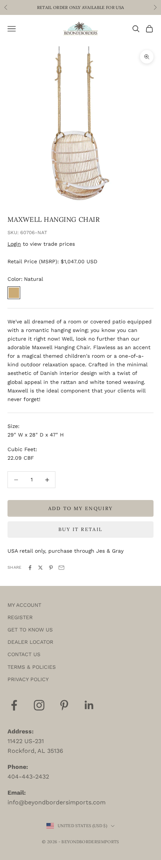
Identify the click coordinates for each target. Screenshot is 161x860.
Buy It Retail (80, 529)
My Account (24, 605)
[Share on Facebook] (30, 568)
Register (20, 617)
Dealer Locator (30, 642)
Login (14, 244)
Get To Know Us (30, 630)
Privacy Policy (28, 679)
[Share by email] (61, 568)
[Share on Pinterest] (51, 568)
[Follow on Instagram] (39, 705)
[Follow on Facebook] (14, 705)
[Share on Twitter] (40, 568)
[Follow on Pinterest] (64, 705)
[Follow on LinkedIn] (89, 705)
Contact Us (23, 654)
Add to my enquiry (80, 508)
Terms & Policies (31, 667)
